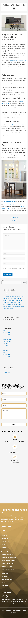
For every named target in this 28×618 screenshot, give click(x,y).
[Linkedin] (7, 596)
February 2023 (6, 332)
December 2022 (7, 337)
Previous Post (14, 217)
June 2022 (5, 348)
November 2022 (7, 339)
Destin (4, 582)
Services (4, 536)
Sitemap (4, 547)
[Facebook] (2, 596)
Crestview (5, 585)
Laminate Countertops (8, 569)
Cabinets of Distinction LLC (9, 201)
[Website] (14, 263)
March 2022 (6, 352)
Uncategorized (6, 372)
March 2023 (6, 330)
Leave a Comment (6, 42)
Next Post (14, 220)
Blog (12, 42)
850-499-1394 (15, 462)
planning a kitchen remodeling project (17, 60)
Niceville (4, 576)
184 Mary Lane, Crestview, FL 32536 (14, 442)
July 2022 (5, 345)
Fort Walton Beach (7, 579)
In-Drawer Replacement (9, 560)
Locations (5, 538)
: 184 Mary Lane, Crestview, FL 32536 (14, 599)
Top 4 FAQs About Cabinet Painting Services (13, 296)
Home (3, 530)
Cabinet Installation (8, 563)
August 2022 (6, 343)
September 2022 (7, 341)
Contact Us (5, 541)
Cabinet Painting (7, 566)
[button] (14, 8)
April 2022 (5, 350)
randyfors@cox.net (14, 452)
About (3, 533)
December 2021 (7, 359)
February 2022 (6, 354)
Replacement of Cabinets (9, 557)
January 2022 (6, 356)
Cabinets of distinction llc (14, 5)
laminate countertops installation (17, 204)
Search (3, 280)
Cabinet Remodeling (7, 555)
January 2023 (6, 334)
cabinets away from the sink (17, 124)
